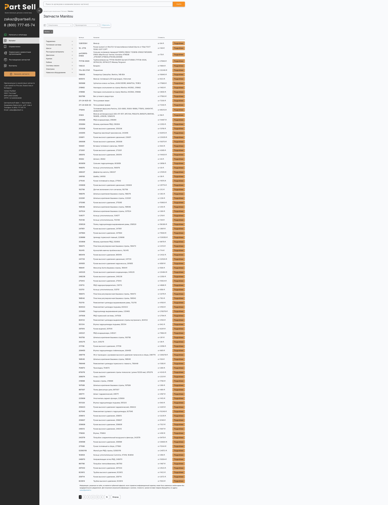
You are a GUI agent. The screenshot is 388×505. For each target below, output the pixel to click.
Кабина (49, 62)
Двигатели (50, 55)
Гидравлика (50, 41)
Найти (178, 4)
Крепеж (49, 59)
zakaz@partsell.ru (85, 490)
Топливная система (53, 45)
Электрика (50, 69)
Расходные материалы (55, 52)
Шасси (48, 48)
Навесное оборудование (55, 72)
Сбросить (106, 25)
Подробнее (178, 43)
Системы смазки (52, 66)
